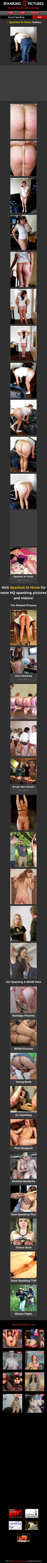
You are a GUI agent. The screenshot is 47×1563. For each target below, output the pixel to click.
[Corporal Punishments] (31, 1513)
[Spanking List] (15, 1525)
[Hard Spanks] (15, 1513)
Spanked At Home (20, 22)
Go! (40, 17)
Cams (22, 13)
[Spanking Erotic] (23, 1537)
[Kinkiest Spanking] (31, 1525)
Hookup (35, 13)
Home (10, 13)
